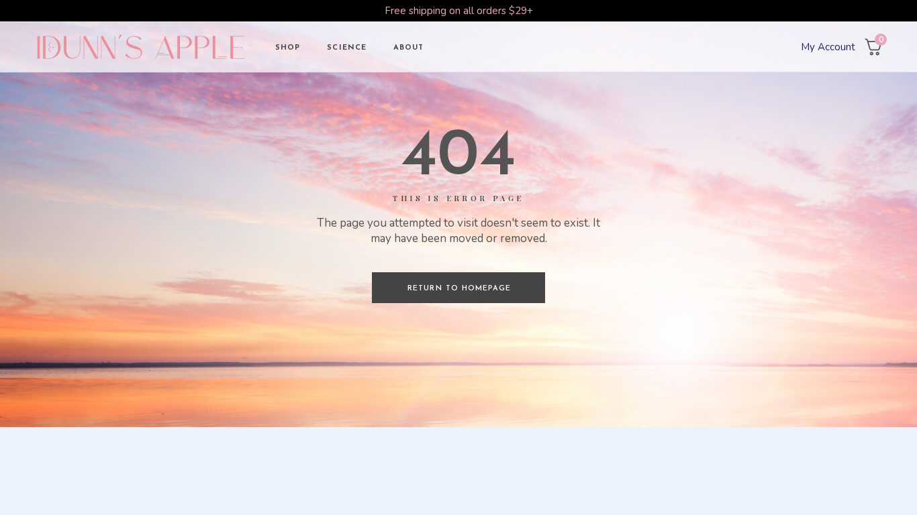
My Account (828, 47)
